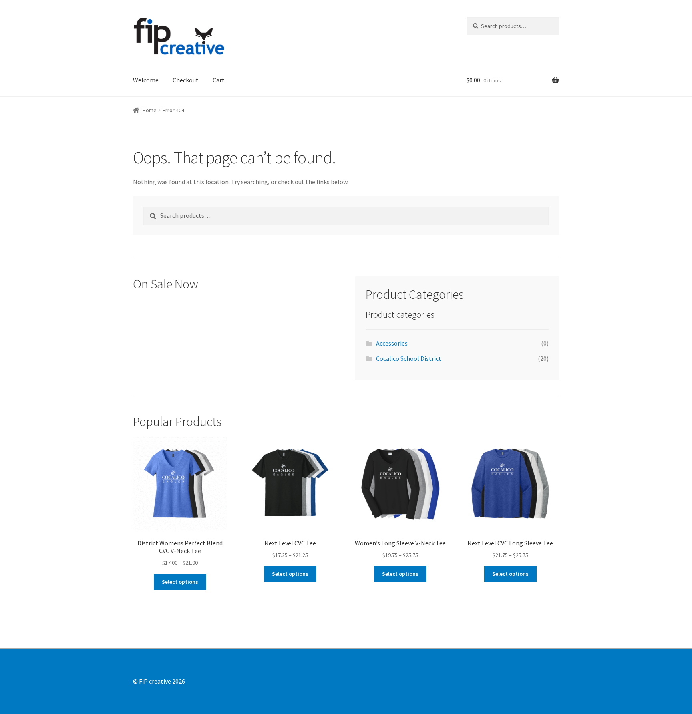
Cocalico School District (408, 358)
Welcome (146, 80)
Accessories (392, 343)
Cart (219, 80)
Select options (180, 581)
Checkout (186, 80)
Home (150, 110)
